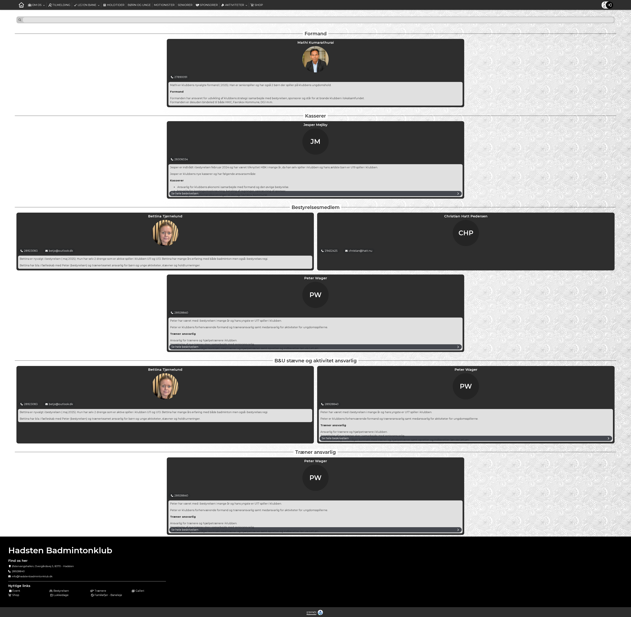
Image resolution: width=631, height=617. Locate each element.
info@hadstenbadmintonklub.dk (32, 576)
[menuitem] (21, 5)
